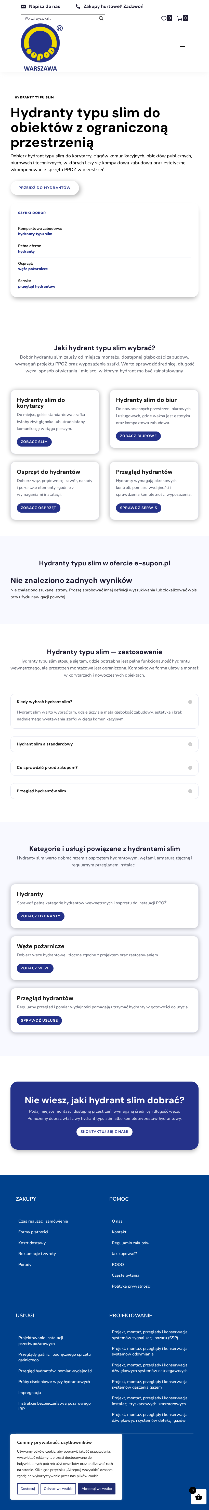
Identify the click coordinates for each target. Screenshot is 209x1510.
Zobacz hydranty (40, 916)
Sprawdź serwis (138, 507)
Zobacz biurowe (138, 436)
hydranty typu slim (35, 233)
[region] (66, 1467)
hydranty (26, 251)
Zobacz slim (34, 441)
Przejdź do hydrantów (45, 187)
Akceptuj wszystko (97, 1488)
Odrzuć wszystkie (58, 1488)
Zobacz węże (35, 968)
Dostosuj (28, 1488)
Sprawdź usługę (39, 1020)
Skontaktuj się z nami (104, 1131)
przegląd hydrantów (36, 286)
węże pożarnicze (33, 268)
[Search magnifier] (101, 18)
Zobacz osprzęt (38, 507)
